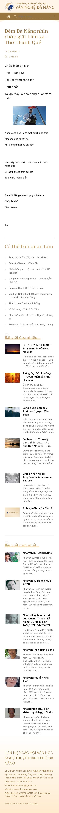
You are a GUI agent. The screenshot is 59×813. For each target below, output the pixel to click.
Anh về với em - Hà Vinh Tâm (24, 263)
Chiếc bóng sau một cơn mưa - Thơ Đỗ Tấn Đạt (29, 271)
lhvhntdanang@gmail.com (24, 785)
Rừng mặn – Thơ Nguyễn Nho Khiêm (28, 257)
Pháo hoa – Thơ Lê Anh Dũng (24, 303)
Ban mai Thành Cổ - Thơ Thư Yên (26, 288)
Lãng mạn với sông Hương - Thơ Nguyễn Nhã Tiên (30, 281)
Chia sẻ (13, 57)
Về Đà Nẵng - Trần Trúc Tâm (24, 309)
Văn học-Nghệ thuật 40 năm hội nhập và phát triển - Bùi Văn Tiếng (30, 296)
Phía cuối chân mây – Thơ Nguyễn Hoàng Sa (31, 317)
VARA (34, 803)
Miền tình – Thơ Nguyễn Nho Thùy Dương (31, 325)
